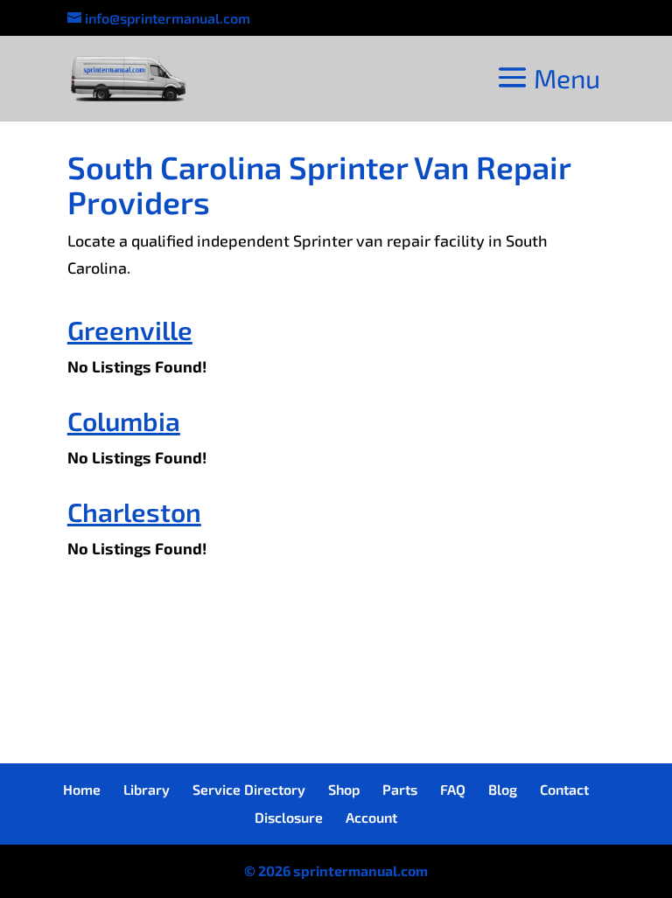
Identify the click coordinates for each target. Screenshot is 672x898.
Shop (344, 789)
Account (371, 817)
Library (146, 789)
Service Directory (248, 789)
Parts (399, 789)
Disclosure (289, 817)
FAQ (453, 789)
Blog (502, 789)
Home (82, 789)
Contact (564, 789)
